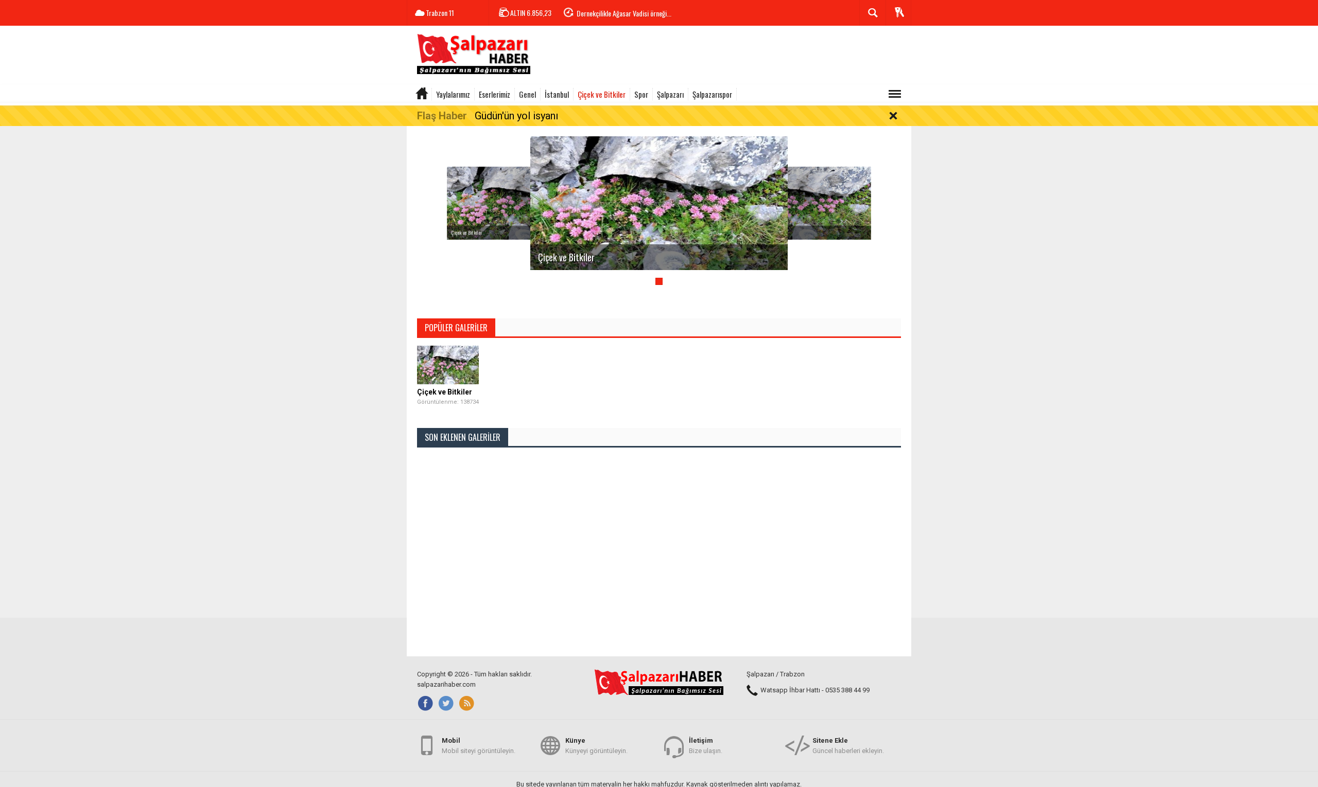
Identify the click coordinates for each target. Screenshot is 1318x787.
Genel (527, 94)
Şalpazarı (670, 94)
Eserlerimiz (494, 94)
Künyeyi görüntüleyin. (596, 746)
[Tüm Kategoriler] (895, 94)
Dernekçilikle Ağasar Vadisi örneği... (624, 13)
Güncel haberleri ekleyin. (848, 746)
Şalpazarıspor (712, 94)
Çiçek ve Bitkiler (602, 94)
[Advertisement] (723, 56)
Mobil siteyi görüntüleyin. (478, 746)
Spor (641, 94)
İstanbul (557, 94)
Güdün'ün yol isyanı (516, 116)
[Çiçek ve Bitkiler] (517, 203)
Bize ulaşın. (705, 746)
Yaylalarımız (453, 94)
